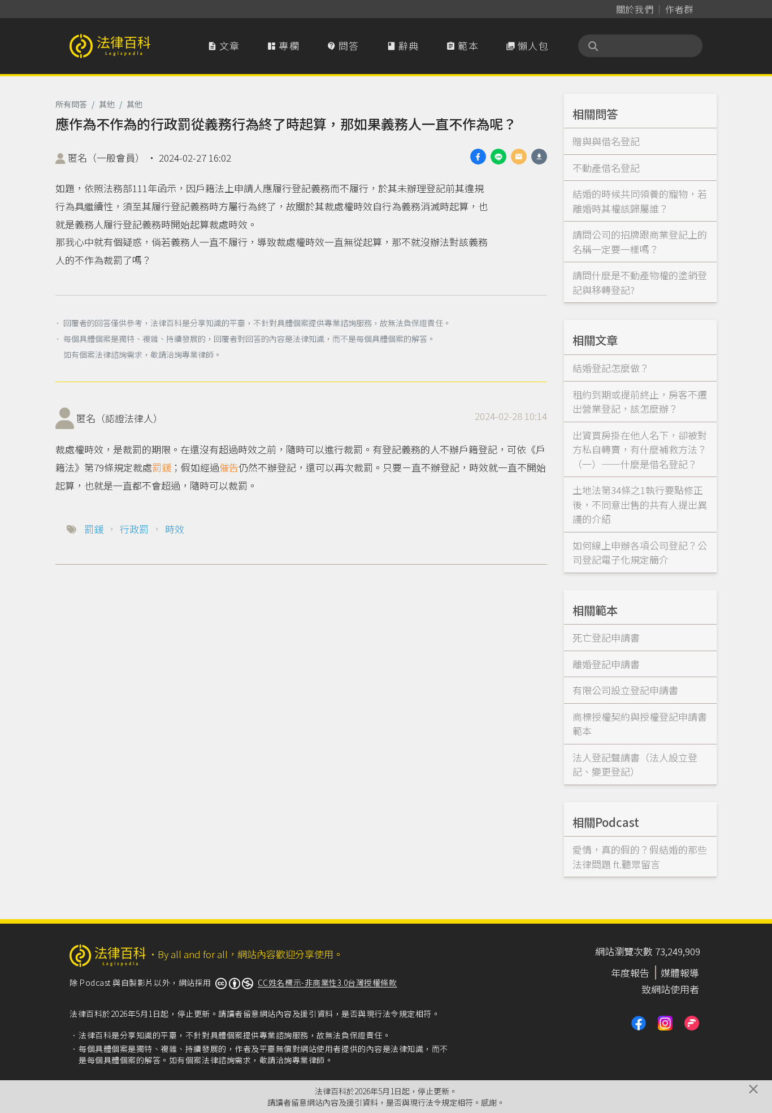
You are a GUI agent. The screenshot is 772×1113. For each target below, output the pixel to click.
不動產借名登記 (606, 168)
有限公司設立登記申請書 (625, 690)
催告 (228, 467)
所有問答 (71, 104)
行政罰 (134, 529)
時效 (174, 529)
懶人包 (527, 45)
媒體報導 (680, 972)
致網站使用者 (670, 989)
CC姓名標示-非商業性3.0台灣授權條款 (327, 982)
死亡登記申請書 (606, 637)
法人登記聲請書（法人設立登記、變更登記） (635, 764)
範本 (462, 45)
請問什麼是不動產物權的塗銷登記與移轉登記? (640, 282)
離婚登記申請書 (606, 664)
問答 (343, 45)
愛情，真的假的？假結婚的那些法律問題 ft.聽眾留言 (640, 856)
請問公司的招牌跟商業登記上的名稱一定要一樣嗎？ (640, 241)
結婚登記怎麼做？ (611, 368)
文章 (223, 45)
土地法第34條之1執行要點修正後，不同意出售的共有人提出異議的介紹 (640, 504)
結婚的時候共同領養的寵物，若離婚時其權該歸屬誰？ (640, 201)
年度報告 (630, 972)
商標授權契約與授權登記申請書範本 (640, 723)
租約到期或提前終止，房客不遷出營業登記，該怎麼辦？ (640, 401)
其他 (107, 104)
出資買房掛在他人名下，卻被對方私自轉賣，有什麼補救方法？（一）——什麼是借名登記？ (640, 449)
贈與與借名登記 (606, 141)
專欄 (283, 45)
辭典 (403, 45)
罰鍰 (161, 467)
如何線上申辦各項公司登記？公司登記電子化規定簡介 (640, 552)
